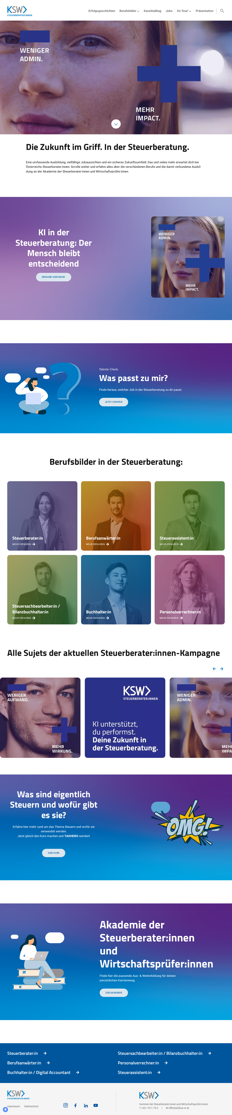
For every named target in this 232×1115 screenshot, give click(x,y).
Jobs (169, 11)
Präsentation (204, 11)
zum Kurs (53, 853)
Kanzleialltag (152, 11)
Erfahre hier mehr (54, 277)
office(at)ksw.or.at (179, 1108)
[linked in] (86, 1105)
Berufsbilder (127, 11)
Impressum (13, 1106)
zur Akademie (113, 992)
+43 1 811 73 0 (149, 1108)
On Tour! (182, 11)
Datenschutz (31, 1106)
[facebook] (75, 1105)
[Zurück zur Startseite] (21, 11)
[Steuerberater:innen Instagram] (65, 1105)
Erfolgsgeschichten (101, 11)
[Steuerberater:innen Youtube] (96, 1105)
